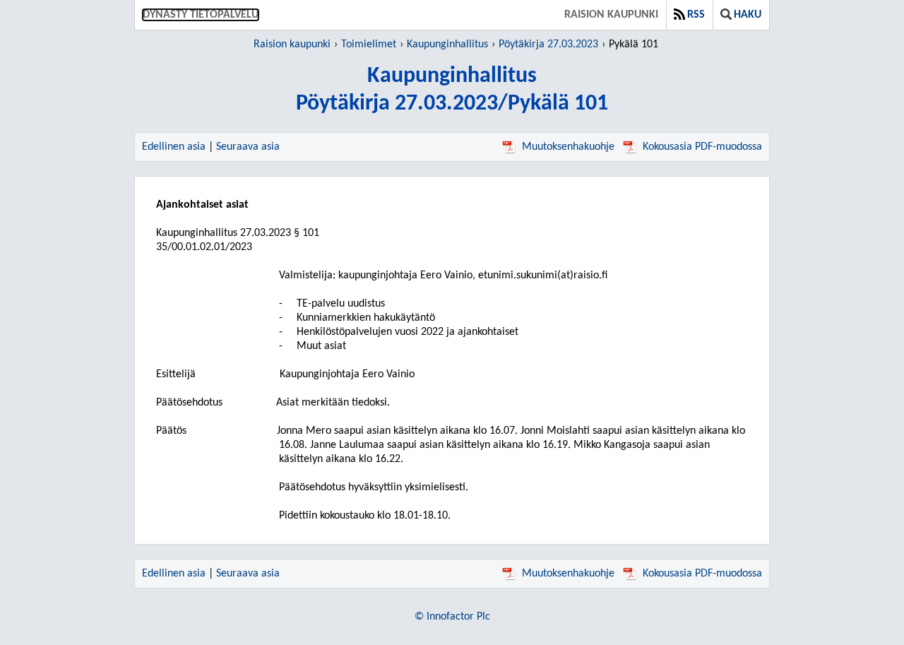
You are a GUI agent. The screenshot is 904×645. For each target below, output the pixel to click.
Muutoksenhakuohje (568, 147)
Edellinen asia (174, 147)
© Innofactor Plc (452, 616)
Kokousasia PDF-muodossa (702, 147)
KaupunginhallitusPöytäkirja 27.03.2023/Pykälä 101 (452, 90)
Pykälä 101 (633, 44)
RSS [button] (696, 14)
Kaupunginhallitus (447, 44)
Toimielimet (368, 44)
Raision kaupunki (611, 14)
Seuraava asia (248, 147)
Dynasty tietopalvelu (200, 14)
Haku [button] (747, 14)
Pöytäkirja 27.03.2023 (548, 44)
